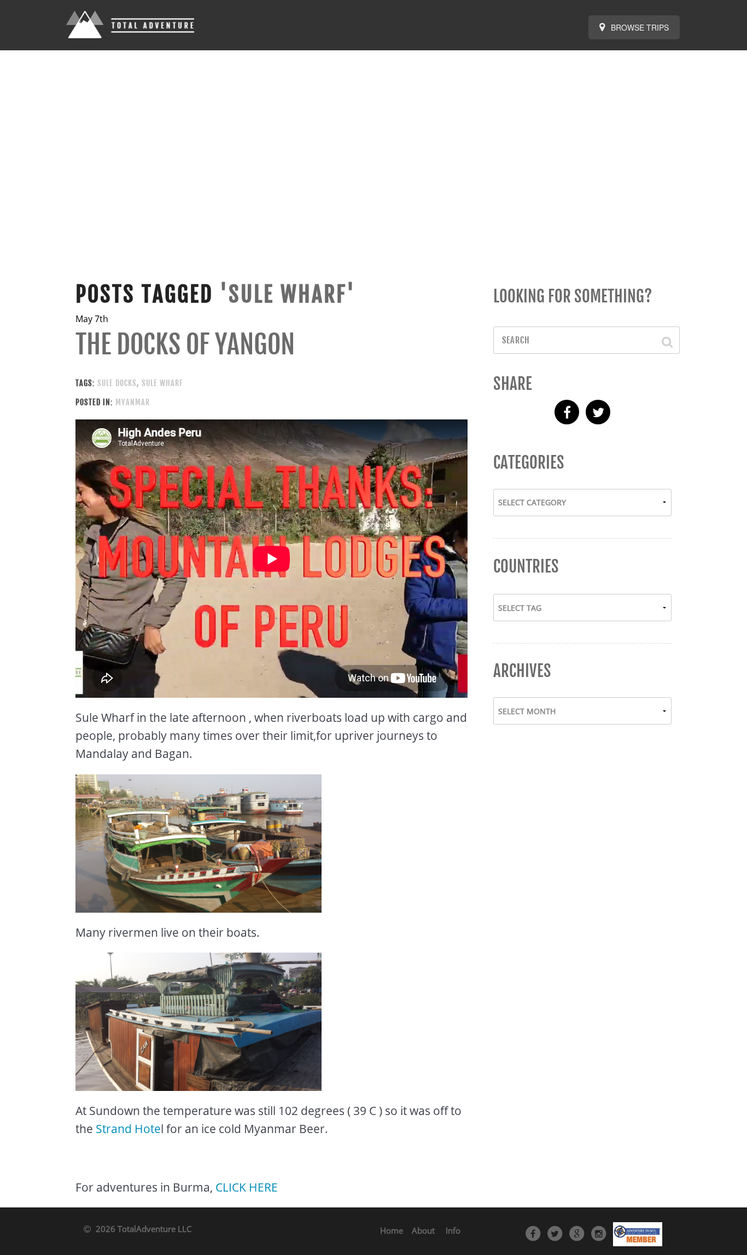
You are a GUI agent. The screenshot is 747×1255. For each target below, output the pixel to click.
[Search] (662, 340)
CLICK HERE (246, 1187)
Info (453, 1230)
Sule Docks (117, 383)
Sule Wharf (162, 383)
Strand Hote (128, 1128)
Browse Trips (639, 27)
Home (391, 1230)
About (423, 1230)
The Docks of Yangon (185, 344)
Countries (526, 566)
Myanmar (132, 402)
